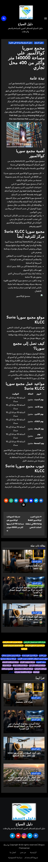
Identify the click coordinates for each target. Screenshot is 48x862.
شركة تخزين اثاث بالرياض (12, 642)
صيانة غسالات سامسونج (24, 669)
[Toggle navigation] (45, 18)
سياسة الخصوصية (15, 857)
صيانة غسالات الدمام (10, 662)
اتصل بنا (13, 852)
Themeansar (24, 848)
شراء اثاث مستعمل (33, 566)
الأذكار (11, 672)
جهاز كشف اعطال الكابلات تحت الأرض (32, 659)
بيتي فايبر (43, 655)
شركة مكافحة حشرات (23, 672)
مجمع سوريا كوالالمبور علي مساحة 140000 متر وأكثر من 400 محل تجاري (26, 58)
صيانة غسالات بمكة (20, 665)
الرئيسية (33, 852)
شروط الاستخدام (31, 857)
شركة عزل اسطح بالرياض (34, 645)
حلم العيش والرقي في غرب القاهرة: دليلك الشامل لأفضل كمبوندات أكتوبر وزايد (24, 780)
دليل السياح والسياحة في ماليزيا (20, 43)
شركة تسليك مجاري (8, 659)
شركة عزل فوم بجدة (29, 655)
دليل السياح (25, 24)
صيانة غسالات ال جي (37, 665)
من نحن (23, 852)
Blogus (41, 845)
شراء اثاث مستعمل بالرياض (34, 642)
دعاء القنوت (41, 662)
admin (35, 569)
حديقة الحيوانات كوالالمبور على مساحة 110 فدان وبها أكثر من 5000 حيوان (15, 522)
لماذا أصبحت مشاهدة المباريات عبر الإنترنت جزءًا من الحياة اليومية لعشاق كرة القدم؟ (25, 590)
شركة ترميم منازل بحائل (11, 655)
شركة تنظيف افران (27, 662)
